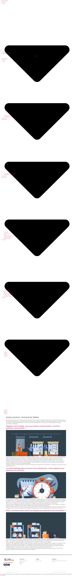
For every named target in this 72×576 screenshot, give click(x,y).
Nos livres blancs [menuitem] (7, 291)
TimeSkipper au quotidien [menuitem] (9, 174)
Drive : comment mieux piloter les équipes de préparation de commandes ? (36, 510)
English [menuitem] (5, 411)
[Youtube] (7, 565)
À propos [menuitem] (6, 289)
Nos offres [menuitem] (4, 1)
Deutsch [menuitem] (5, 413)
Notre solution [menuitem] (5, 0)
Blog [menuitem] (5, 292)
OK (4, 575)
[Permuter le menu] (1, 50)
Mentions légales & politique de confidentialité (59, 572)
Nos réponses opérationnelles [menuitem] (10, 173)
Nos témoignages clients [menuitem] (9, 293)
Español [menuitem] (5, 412)
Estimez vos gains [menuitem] (7, 294)
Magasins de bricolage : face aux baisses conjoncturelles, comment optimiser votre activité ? (33, 427)
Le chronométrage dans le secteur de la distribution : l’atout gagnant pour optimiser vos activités (35, 469)
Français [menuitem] (6, 409)
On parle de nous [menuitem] (7, 296)
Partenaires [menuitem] (4, 176)
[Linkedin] (4, 565)
